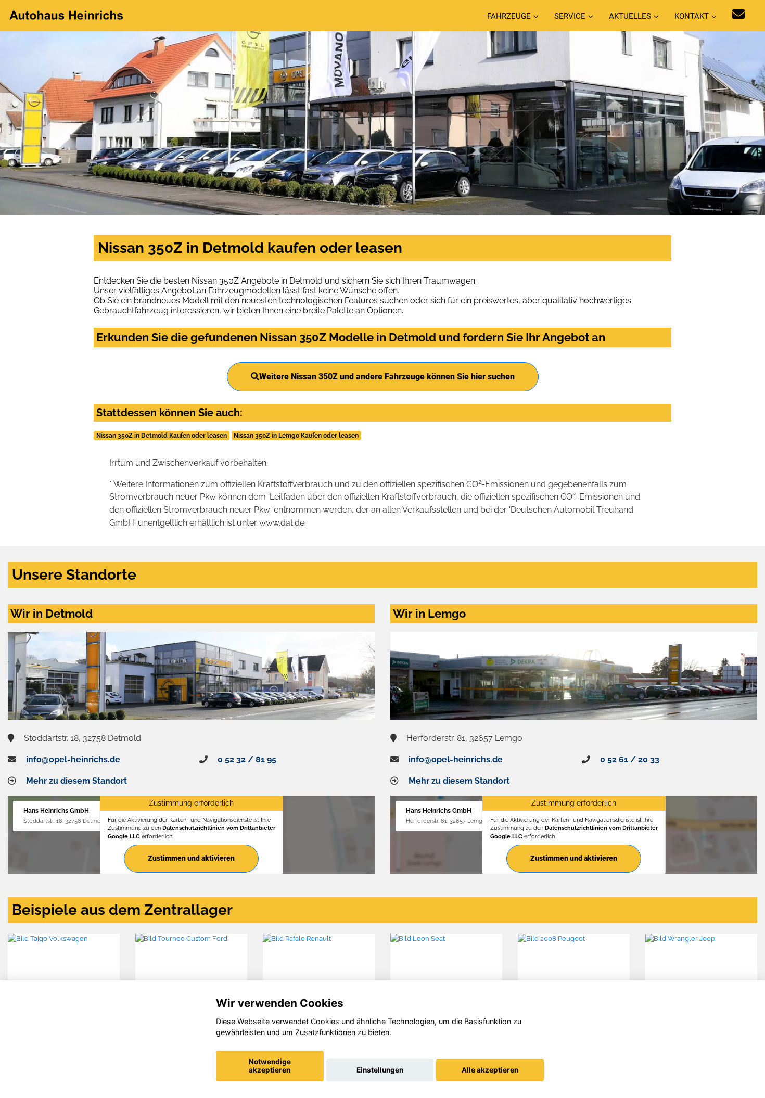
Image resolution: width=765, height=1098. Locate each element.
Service (569, 16)
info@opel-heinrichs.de (73, 759)
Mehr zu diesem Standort (76, 781)
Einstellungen (379, 1070)
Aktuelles (630, 16)
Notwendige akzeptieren (270, 1065)
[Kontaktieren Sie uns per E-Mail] (738, 14)
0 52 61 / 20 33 (629, 759)
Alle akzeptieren (490, 1070)
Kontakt (691, 16)
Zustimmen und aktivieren (191, 858)
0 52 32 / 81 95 (247, 759)
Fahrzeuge (509, 16)
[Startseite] (67, 15)
